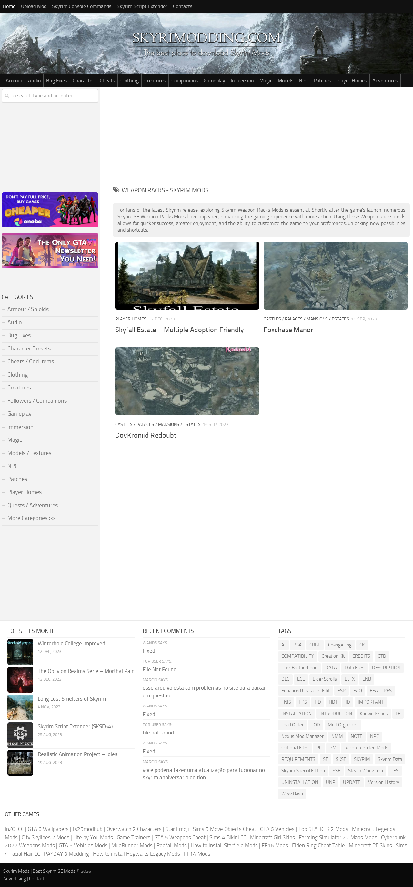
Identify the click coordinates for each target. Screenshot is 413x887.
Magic (265, 80)
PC (319, 748)
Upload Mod (33, 6)
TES (394, 771)
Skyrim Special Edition (303, 771)
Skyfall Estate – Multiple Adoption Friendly (179, 330)
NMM (337, 736)
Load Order (292, 725)
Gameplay (214, 80)
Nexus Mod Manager (302, 736)
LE (398, 713)
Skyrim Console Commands (81, 6)
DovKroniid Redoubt (145, 435)
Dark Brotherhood (299, 668)
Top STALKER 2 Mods (323, 829)
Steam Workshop (365, 771)
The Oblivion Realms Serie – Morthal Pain (86, 671)
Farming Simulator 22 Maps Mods (338, 837)
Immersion (242, 80)
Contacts (182, 6)
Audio (34, 80)
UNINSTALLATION (299, 782)
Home (9, 6)
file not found (158, 732)
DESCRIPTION (386, 668)
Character (83, 80)
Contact (36, 879)
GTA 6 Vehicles (277, 829)
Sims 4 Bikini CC (227, 837)
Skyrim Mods (16, 871)
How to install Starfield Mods (224, 845)
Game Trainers (133, 837)
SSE (336, 771)
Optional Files (294, 748)
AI (283, 645)
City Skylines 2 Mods (45, 837)
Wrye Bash (292, 793)
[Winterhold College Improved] (20, 652)
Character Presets (29, 348)
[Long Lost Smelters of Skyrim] (20, 707)
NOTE (356, 736)
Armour (14, 80)
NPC (303, 80)
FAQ (357, 691)
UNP (330, 782)
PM (333, 748)
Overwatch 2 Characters (134, 829)
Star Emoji (177, 829)
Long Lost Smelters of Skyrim (72, 698)
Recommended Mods (366, 748)
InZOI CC (14, 829)
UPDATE (351, 782)
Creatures (155, 80)
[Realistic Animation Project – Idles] (20, 763)
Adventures (385, 80)
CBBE (314, 645)
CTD (382, 656)
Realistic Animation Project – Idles (77, 754)
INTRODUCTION (335, 713)
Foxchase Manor (288, 330)
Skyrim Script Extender (142, 6)
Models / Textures (29, 453)
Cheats (107, 80)
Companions (184, 80)
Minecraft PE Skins (370, 845)
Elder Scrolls (325, 679)
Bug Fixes (56, 80)
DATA (331, 668)
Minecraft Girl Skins (272, 837)
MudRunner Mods (132, 845)
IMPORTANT (371, 702)
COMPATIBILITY (297, 656)
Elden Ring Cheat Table (318, 845)
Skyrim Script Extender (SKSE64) (75, 726)
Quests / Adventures (32, 505)
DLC (285, 679)
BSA (297, 645)
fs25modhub (88, 829)
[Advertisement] (261, 135)
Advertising (14, 879)
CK (362, 645)
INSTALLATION (296, 713)
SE (325, 759)
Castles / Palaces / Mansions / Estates (306, 319)
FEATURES (381, 691)
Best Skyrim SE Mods (54, 871)
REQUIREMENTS (298, 759)
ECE (301, 679)
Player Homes (352, 80)
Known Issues (374, 713)
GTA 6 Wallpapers (48, 829)
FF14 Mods (197, 854)
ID (348, 702)
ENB (366, 679)
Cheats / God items (30, 361)
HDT (333, 702)
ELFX (350, 679)
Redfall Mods (171, 845)
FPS (303, 702)
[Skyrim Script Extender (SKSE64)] (20, 735)
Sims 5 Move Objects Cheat (224, 829)
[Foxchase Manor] (336, 276)
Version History (383, 782)
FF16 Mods (275, 845)
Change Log (340, 645)
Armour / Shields (28, 309)
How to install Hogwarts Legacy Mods (136, 854)
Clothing (129, 80)
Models (285, 80)
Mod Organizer (343, 725)
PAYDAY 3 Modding (66, 854)
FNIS (286, 702)
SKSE (341, 759)
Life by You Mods (93, 837)
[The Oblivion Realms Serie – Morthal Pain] (20, 680)
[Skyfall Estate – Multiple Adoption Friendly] (187, 276)
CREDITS (361, 656)
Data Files (354, 668)
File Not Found (159, 669)
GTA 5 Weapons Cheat (180, 837)
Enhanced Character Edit (305, 691)
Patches (322, 80)
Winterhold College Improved (71, 643)
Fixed (149, 650)
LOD (315, 725)
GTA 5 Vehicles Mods (83, 845)
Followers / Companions (37, 400)
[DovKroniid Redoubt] (187, 381)
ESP (341, 691)
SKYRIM (362, 759)
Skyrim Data (390, 759)
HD (318, 702)
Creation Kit (333, 656)
